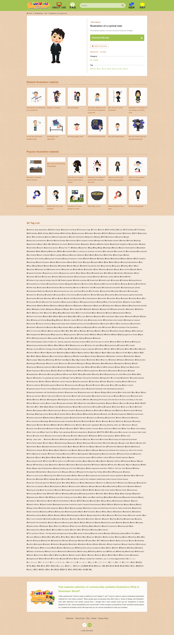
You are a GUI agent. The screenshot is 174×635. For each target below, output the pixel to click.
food (102, 345)
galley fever (52, 352)
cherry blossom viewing (84, 276)
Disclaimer (70, 618)
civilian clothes (88, 284)
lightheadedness (66, 407)
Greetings (50, 360)
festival (94, 334)
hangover (81, 363)
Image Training (70, 378)
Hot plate (43, 374)
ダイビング (72, 562)
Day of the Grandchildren (114, 302)
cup (118, 298)
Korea (30, 403)
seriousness (133, 490)
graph (139, 356)
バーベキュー (83, 562)
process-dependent (84, 464)
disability (88, 309)
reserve (73, 472)
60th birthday (111, 229)
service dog (32, 493)
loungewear (38, 410)
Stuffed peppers (74, 515)
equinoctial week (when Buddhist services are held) (71, 323)
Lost (132, 407)
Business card (41, 269)
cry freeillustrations (90, 298)
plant (49, 457)
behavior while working (36, 258)
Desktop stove (109, 305)
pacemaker (32, 446)
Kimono (36, 399)
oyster (133, 443)
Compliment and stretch (111, 287)
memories (127, 417)
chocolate (115, 280)
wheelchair (63, 551)
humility (96, 374)
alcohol (49, 237)
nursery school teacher (55, 436)
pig (44, 457)
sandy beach (112, 483)
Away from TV (65, 248)
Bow (101, 262)
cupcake (125, 298)
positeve (93, 461)
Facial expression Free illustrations (125, 327)
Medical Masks (49, 417)
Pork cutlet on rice (60, 461)
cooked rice (32, 295)
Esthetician (96, 323)
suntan (99, 519)
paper (93, 446)
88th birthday (44, 233)
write (42, 558)
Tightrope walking (119, 533)
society (86, 501)
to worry (31, 537)
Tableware (44, 526)
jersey (98, 392)
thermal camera (97, 533)
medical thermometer (78, 417)
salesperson (91, 483)
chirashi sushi (105, 280)
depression (79, 305)
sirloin (43, 497)
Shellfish (52, 493)
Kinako (43, 399)
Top (59, 537)
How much (68, 374)
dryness (90, 316)
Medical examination (136, 414)
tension (74, 530)
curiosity (133, 298)
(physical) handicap (69, 229)
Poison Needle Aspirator (119, 457)
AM (103, 237)
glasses (46, 356)
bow (106, 262)
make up (90, 410)
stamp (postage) (77, 508)
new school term (106, 428)
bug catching (106, 266)
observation (84, 436)
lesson (116, 403)
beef (92, 255)
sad (69, 483)
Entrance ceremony (44, 323)
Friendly (121, 349)
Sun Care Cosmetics (35, 519)
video (96, 544)
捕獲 (86, 566)
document (48, 313)
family (45, 331)
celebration (120, 273)
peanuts (82, 450)
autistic (143, 244)
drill (51, 316)
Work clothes (124, 555)
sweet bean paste (109, 522)
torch (74, 537)
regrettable (32, 472)
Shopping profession (87, 493)
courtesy (49, 298)
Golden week (79, 356)
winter (66, 555)
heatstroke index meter (76, 367)
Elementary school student (113, 320)
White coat (111, 551)
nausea (70, 428)
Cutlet (39, 302)
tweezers (106, 540)
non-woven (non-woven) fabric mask (133, 432)
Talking (86, 526)
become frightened (77, 255)
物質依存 (140, 566)
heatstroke (62, 367)
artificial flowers (74, 244)
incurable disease (137, 378)
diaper (67, 309)
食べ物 (82, 569)
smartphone (32, 501)
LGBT (144, 403)
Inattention (125, 378)
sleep (141, 497)
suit (121, 69)
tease (126, 69)
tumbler (82, 540)
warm (109, 548)
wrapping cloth (33, 558)
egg (49, 320)
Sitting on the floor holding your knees (64, 497)
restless (127, 472)
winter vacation (75, 555)
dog (55, 313)
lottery (30, 410)
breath (70, 266)
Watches (123, 548)
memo (119, 417)
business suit (67, 269)
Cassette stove (98, 273)
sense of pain (122, 490)
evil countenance (124, 323)
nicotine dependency (79, 432)
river (134, 475)
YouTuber (55, 558)
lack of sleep (51, 403)
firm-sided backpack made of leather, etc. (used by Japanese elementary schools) (57, 342)
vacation (47, 544)
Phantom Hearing (55, 454)
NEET (77, 428)
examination (136, 323)
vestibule (82, 544)
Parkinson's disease (35, 450)
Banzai (115, 248)
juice (138, 392)
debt (139, 302)
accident (98, 233)
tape (92, 526)
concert (85, 291)
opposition (72, 443)
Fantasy (91, 331)
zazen (77, 558)
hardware (97, 363)
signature (137, 493)
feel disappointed (34, 334)
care (79, 273)
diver (30, 313)
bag (90, 248)
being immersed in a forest (73, 258)
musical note (32, 428)
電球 (76, 569)
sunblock (58, 519)
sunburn (66, 519)
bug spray (116, 266)
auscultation (134, 244)
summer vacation (136, 515)
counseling (110, 295)
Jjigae (104, 392)
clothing (132, 284)
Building (125, 266)
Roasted (40, 479)
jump (144, 392)
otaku (80, 443)
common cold (88, 287)
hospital (132, 370)
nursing (67, 436)
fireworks (97, 338)
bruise (77, 266)
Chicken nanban (108, 276)
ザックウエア (44, 562)
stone (99, 511)
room (59, 479)
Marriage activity (42, 414)
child (117, 276)
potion (104, 461)
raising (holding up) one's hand (66, 468)
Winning (59, 555)
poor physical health (35, 461)
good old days (91, 356)
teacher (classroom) (110, 526)
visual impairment (129, 544)
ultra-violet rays (122, 540)
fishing (128, 342)
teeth (49, 530)
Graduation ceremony (115, 356)
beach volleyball (44, 255)
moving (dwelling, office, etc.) (111, 425)
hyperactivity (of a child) (114, 374)
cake (81, 269)
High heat (125, 367)
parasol (121, 446)
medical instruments (35, 417)
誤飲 (57, 569)
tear (132, 526)
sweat (98, 522)
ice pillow (128, 374)
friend (114, 349)
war (104, 548)
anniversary (72, 240)
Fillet (30, 338)
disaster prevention (118, 309)
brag (35, 266)
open (52, 443)
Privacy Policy (103, 618)
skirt (111, 497)
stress (45, 515)
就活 (54, 566)
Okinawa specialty (68, 439)
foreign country (33, 349)
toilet (45, 537)
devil (29, 309)
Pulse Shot (113, 464)
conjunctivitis (106, 291)
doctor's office (38, 313)
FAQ (87, 618)
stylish (84, 515)
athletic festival (104, 244)
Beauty (66, 255)
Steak (52, 511)
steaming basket (72, 511)
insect (125, 381)
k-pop (117, 396)
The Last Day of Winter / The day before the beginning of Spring (50, 533)
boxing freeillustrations (130, 262)
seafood (132, 486)
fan (64, 331)
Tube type (74, 540)
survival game (69, 522)
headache (110, 363)
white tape (130, 551)
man (102, 410)
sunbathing (49, 519)
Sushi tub (91, 522)
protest (105, 464)
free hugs (64, 349)
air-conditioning (38, 237)
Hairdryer (113, 360)
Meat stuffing (88, 414)
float (57, 345)
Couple (41, 298)
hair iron (105, 360)
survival (59, 522)
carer (84, 273)
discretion (130, 309)
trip (139, 537)
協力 (34, 566)
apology (138, 240)
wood (105, 555)
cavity (112, 273)
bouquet (87, 262)
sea (105, 486)
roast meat (31, 479)
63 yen (120, 229)
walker (60, 548)
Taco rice (58, 526)
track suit (91, 537)
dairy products (68, 302)
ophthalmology (61, 443)
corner (88, 295)
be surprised (131, 251)
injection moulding (114, 381)
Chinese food (93, 280)
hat (103, 363)
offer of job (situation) (106, 436)
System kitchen (33, 526)
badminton (83, 248)
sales (83, 483)
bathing (45, 251)
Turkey (89, 540)
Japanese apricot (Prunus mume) (40, 389)
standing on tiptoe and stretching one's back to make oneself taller (108, 508)
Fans (77, 331)
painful (76, 446)
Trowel (66, 540)
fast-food (106, 331)
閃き (71, 569)
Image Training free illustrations (88, 378)
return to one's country (36, 475)
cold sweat (42, 287)
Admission (128, 233)
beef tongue (118, 255)
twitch (113, 540)
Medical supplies (63, 417)
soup (104, 501)
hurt (102, 374)
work (111, 555)
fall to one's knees (34, 331)
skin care (87, 497)
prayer (134, 461)
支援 (91, 566)
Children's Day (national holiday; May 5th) (43, 280)
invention (97, 385)
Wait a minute (46, 548)
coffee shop (32, 287)
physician (138, 454)
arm (46, 244)
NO (108, 432)
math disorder (61, 414)
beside (93, 258)
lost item (139, 407)
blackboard (116, 258)
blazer (130, 258)
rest (106, 472)
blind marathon (140, 258)
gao (93, 352)
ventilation (73, 544)
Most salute (32, 425)
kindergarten (52, 399)
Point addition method (101, 457)
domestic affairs (69, 313)
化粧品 (139, 562)
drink (56, 316)
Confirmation (94, 291)
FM (68, 345)
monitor (112, 421)
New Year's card (34, 432)
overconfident (98, 443)
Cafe (76, 269)
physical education (109, 454)
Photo (75, 454)
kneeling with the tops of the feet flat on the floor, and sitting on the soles (117, 399)
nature (63, 428)
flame (51, 345)
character (31, 276)
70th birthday (129, 229)
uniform (30, 544)
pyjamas (137, 464)
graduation (102, 356)
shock (59, 493)
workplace (135, 555)
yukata (63, 558)
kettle (30, 399)
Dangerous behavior (88, 302)
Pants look (85, 446)
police (132, 457)
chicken (97, 276)
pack (39, 446)
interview (61, 385)
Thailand (86, 530)
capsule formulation (35, 273)
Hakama (122, 360)
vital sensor (142, 544)
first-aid (114, 342)
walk (54, 548)
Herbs (94, 367)
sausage (133, 483)
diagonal (59, 309)
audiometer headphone (119, 244)
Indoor (49, 381)
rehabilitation (42, 472)
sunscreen (91, 519)
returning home (51, 475)
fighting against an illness (128, 334)
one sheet (104, 439)
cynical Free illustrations (52, 302)
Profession (97, 464)
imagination (106, 378)
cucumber (102, 298)
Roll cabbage (50, 479)
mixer (99, 421)
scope (93, 486)
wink (52, 555)
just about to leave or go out (103, 396)
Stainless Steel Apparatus (49, 508)
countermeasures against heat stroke (129, 295)
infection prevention (81, 381)
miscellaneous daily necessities (61, 421)
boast (53, 262)
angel (127, 237)
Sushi (83, 522)
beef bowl (99, 255)
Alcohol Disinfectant (77, 237)
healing (128, 363)
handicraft (72, 363)
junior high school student (82, 396)
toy (85, 537)
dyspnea (98, 316)
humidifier (88, 374)
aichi (29, 237)
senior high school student (105, 490)
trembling (133, 537)
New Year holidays (139, 428)
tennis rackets (64, 530)
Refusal (136, 468)
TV (99, 540)
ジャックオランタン (58, 562)
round (65, 479)
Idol (140, 374)
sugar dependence (95, 515)
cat (106, 273)
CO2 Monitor (141, 284)
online (46, 443)
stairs (62, 508)
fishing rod (136, 342)
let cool (123, 403)
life (42, 407)
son (99, 501)
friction (108, 349)
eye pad (73, 327)
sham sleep (42, 493)
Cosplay (102, 295)
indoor (42, 381)
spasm (128, 501)
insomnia (133, 381)
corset (94, 295)
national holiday (53, 428)
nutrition (75, 436)
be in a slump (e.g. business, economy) (88, 251)
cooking (41, 295)
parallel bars (101, 446)
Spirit (105, 504)
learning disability (99, 403)
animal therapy (60, 240)
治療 (117, 566)
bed (87, 255)
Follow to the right (92, 345)
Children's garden (66, 280)
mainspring (81, 410)
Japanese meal (71, 392)
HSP (76, 374)
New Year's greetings (62, 432)
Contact (93, 618)
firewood (89, 338)
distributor (139, 309)
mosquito (128, 421)
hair (98, 360)
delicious (54, 305)
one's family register (35, 443)
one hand (95, 439)
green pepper (33, 360)
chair (137, 273)
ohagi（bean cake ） (35, 439)
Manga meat (110, 410)
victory (90, 544)
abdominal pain (78, 233)
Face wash (107, 327)
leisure (109, 403)
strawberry (118, 511)
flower (63, 345)
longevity (108, 407)
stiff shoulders (90, 511)
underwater (140, 540)
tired (138, 533)
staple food (137, 508)
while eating (83, 551)
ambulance (111, 237)
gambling (61, 352)
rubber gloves (56, 483)
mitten (93, 421)
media (97, 414)
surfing (113, 519)
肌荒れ (42, 569)
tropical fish (46, 540)
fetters (115, 334)
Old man (80, 439)
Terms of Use (79, 618)
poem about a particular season (79, 457)
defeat (41, 305)
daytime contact (130, 302)
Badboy (93, 69)
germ (105, 352)
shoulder (100, 493)
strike (51, 515)
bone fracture (62, 262)
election (60, 320)
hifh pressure (109, 367)
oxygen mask (124, 443)
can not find (125, 269)
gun (74, 360)
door (94, 313)
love (46, 410)
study (64, 515)
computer (50, 291)
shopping (66, 493)
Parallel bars (112, 446)
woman (91, 555)
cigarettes (70, 284)
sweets (119, 522)
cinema (78, 284)
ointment (48, 439)
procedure (71, 464)
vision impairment (115, 544)
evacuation (106, 323)
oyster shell (142, 443)
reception (82, 468)
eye (56, 327)
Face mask (98, 327)
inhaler (103, 381)
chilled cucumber (81, 280)
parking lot (136, 446)
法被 (123, 566)
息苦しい (69, 566)
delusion (70, 305)
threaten (108, 533)
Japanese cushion (79, 389)
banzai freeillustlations (128, 248)
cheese (56, 276)
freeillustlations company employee (81, 349)
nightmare (92, 432)
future (38, 352)
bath (38, 251)
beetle (127, 255)
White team (140, 551)
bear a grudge (57, 255)
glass (39, 356)
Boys (30, 266)
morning (120, 421)
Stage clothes (33, 508)
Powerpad (126, 461)
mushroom (127, 425)
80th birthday (32, 233)
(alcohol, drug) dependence (38, 229)
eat (29, 320)
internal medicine (34, 385)
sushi (77, 522)
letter (138, 403)
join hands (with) (125, 392)
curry (140, 298)
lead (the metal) (85, 403)
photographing (96, 454)
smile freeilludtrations (62, 501)
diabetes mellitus (39, 309)
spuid (139, 504)
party (52, 450)
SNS (80, 501)
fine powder (54, 338)
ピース (112, 562)
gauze (99, 352)
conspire (124, 291)
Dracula (110, 313)
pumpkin (122, 464)
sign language (127, 493)
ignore (30, 378)
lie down (31, 407)
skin (80, 497)
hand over (63, 363)
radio (30, 468)
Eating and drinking (39, 320)
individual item (33, 381)
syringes (140, 522)
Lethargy (131, 403)
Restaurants (118, 472)
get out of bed (122, 352)
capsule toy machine (51, 273)
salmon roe (102, 483)
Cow (55, 298)
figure (141, 334)
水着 (112, 566)
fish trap (121, 342)
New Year (117, 428)
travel (126, 537)
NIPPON (101, 432)
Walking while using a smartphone (88, 548)
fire (73, 338)
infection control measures (62, 381)
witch (85, 555)
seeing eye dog (33, 490)
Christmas (124, 280)
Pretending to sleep (41, 464)
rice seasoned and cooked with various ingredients (105, 475)
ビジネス (126, 562)
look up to (125, 407)
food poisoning (111, 345)
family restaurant (55, 331)
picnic (39, 457)
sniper (74, 501)
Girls (34, 356)
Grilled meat (60, 360)
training (119, 537)
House (60, 374)
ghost (137, 352)
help (88, 367)
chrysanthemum (136, 280)
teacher (98, 526)
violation (103, 544)
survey (51, 522)
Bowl (112, 262)
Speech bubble (46, 504)
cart (89, 273)
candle (134, 269)
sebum (139, 486)
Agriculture (143, 233)
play (59, 457)
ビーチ (119, 562)
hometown (104, 370)
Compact (98, 287)
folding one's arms (77, 345)
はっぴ (92, 562)
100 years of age (84, 229)
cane (140, 269)
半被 (29, 566)
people (95, 60)
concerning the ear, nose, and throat (68, 291)
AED (135, 233)
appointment (32, 244)
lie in (37, 407)
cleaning (98, 284)
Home (81, 370)
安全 (43, 566)
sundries (82, 519)
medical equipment (120, 414)
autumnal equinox (51, 248)
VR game (35, 548)
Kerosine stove (137, 396)
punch (129, 464)
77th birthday (140, 229)
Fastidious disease (118, 331)
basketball (141, 248)
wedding (131, 548)
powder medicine (114, 461)
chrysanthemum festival (56, 284)
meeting (102, 417)
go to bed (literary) (57, 356)
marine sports (130, 410)
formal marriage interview (50, 349)
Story (105, 511)
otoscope (87, 443)
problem (63, 464)
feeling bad (46, 334)
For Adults (131, 345)
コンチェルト (33, 562)
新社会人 (98, 566)
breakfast (54, 266)
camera (103, 269)
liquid (76, 407)
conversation (133, 291)
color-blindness (53, 287)
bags (101, 248)
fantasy (83, 331)
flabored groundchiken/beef (38, 345)
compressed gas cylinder (131, 287)
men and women (34, 421)
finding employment (41, 338)
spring (133, 504)
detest (126, 305)
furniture (31, 352)
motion (79, 425)
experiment (42, 327)
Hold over (62, 370)
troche (30, 540)
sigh (118, 493)
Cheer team (47, 276)
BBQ (60, 251)
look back (116, 407)
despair (119, 305)
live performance (86, 407)
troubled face (57, 540)
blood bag (31, 262)
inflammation (94, 381)
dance (77, 302)
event (114, 323)
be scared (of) (120, 251)
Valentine (55, 544)
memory (135, 417)
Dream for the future (35, 316)
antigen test (100, 240)
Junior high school (64, 396)
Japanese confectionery (62, 389)
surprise (139, 519)
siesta (112, 493)
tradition (99, 537)
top (54, 537)
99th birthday (66, 233)
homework (113, 370)
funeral (143, 349)
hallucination (141, 360)
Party (46, 450)
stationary (44, 511)
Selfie (86, 490)
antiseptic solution (112, 240)
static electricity (33, 511)
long (101, 407)
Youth (48, 558)
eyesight (89, 327)
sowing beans (119, 501)
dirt (82, 309)
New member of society (90, 428)
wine (47, 555)
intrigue (82, 385)
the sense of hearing (82, 533)
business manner (55, 269)
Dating (100, 302)
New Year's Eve (47, 432)
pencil (89, 450)
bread (41, 266)
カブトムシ (132, 558)
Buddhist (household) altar (90, 266)
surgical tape (129, 519)
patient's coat (66, 450)
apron (41, 244)
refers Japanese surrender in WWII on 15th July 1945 (106, 468)
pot (99, 461)
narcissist (42, 428)
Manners (120, 410)
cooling (81, 295)
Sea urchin (123, 486)
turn (95, 540)
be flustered (68, 251)
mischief (78, 421)
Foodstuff (122, 345)
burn (131, 266)
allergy (98, 237)
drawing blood (120, 313)
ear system (121, 316)
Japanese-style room (86, 392)
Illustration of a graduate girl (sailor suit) (49, 378)
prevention (54, 464)
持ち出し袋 (79, 566)
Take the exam (76, 526)
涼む (133, 566)
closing (124, 284)
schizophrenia (56, 486)
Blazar (124, 258)
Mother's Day (70, 425)
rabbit (144, 464)
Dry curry (82, 316)
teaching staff (124, 526)
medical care (106, 414)
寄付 (49, 566)
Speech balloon (33, 504)
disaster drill (105, 309)
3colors (101, 229)
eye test (81, 327)
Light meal (54, 407)
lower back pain (55, 410)
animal (50, 240)
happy (89, 363)
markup (139, 410)
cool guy (58, 295)
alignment (90, 237)
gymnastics (82, 360)
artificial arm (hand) (60, 244)
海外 (128, 566)
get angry (112, 352)
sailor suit (75, 483)
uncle (132, 540)
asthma (94, 244)
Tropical (37, 540)
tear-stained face (34, 530)
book (70, 262)
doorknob (101, 313)
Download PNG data (100, 37)
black (108, 258)
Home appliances (92, 370)
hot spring (52, 374)
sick (106, 493)
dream (129, 313)
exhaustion (32, 327)
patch (58, 450)
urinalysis (38, 544)
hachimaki (91, 360)
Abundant (89, 233)
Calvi (97, 269)
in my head (116, 378)
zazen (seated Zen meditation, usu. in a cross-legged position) (104, 558)
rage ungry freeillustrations (43, 468)
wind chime (39, 555)
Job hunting (113, 392)
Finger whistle (65, 338)
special (135, 501)
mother (40, 425)
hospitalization (33, 374)
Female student (84, 334)
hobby (54, 370)
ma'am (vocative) (69, 410)
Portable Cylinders (75, 461)
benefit (87, 258)
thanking (95, 530)
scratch (99, 486)
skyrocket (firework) (131, 497)
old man (87, 439)
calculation (89, 269)
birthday (101, 258)
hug (81, 374)
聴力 (36, 569)
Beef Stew (108, 255)
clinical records (109, 284)
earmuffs (130, 316)
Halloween (130, 360)
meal (69, 414)
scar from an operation (36, 486)
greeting (42, 360)
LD (77, 403)
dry (76, 316)
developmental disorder (138, 305)
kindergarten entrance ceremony (70, 399)
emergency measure (132, 320)
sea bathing (113, 486)
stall (67, 508)
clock (118, 284)
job (91, 60)
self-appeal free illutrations (72, 490)
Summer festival (122, 515)
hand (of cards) (53, 363)
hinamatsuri (46, 370)
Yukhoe (70, 558)
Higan (118, 367)
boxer (118, 262)
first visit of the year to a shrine (98, 342)
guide (69, 360)
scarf (47, 486)
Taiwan (66, 526)
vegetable (64, 544)
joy (134, 392)
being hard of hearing (54, 258)
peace (75, 450)
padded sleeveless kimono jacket (55, 446)
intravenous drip (72, 385)
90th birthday (55, 233)
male (104, 69)
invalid (89, 385)
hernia (100, 367)
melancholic (111, 417)
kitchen (87, 399)
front (127, 349)
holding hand (72, 370)
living (96, 407)
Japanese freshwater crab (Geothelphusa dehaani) (106, 389)
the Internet (104, 530)
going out (69, 356)
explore (50, 327)
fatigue (129, 331)
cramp (61, 298)
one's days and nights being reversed (123, 439)
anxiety (123, 240)
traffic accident (109, 537)
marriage (31, 414)
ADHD (105, 233)
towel (80, 537)
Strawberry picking (34, 515)
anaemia (120, 237)
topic (68, 537)
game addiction (84, 352)
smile (51, 501)
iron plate (106, 385)
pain (70, 446)
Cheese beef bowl (67, 276)
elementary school (95, 320)
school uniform (75, 486)
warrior (115, 548)
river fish (141, 475)
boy (141, 262)
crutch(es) (78, 298)
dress (46, 316)
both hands (78, 262)
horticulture (123, 370)
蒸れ (48, 569)
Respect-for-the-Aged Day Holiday (90, 472)
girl (29, 356)
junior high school (49, 396)
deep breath (32, 305)
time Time (131, 533)
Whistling (92, 551)
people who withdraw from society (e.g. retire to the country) (121, 450)
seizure (58, 490)
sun (145, 515)
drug (71, 316)
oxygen (115, 443)
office (118, 436)
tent (80, 530)
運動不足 (64, 569)
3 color (94, 229)
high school (135, 367)
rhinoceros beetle (65, 475)
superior (106, 519)
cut (145, 298)
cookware (49, 295)
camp (117, 269)
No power (114, 432)
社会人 (30, 569)
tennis (55, 530)
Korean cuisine (39, 403)
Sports (111, 504)
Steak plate (60, 511)
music (135, 425)
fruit (132, 349)
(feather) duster (55, 229)
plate (54, 457)
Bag (95, 248)
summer (111, 515)
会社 (133, 562)
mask (52, 414)
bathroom (53, 251)
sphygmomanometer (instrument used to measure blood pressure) (77, 504)
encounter (31, 323)
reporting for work (55, 472)
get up (131, 352)
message (45, 421)
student (58, 515)
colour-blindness (67, 287)
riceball (127, 475)
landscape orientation (66, 403)
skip (106, 497)
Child (128, 276)
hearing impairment (45, 367)
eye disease (64, 327)
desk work (98, 305)
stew (81, 511)
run (64, 483)
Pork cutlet (48, 461)
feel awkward (138, 331)
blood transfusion (43, 262)
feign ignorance (57, 334)
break (47, 266)
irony (99, 69)
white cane (102, 551)
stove (111, 511)
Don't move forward (84, 313)
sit (48, 497)
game (69, 352)
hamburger (32, 363)
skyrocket (118, 497)
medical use (92, 417)
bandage (108, 248)
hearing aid (32, 367)
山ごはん (61, 566)
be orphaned (108, 251)
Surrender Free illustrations (37, 522)
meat (80, 414)
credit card (69, 298)
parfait (128, 446)
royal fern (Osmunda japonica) (39, 483)
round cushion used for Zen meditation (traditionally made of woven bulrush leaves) (98, 479)
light (47, 407)
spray (127, 504)
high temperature (34, 370)
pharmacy (67, 454)
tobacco (38, 537)
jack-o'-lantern (128, 385)
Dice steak (75, 309)
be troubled (32, 255)
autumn (40, 248)
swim (133, 522)
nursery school (39, 436)
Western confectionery (36, 551)
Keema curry (125, 396)
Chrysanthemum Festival (37, 284)
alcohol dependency (61, 237)
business (31, 269)
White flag (121, 551)
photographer (84, 454)
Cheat (39, 276)
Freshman (100, 349)
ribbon (75, 475)
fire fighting (80, 338)
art (51, 244)
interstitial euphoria (49, 385)
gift (142, 352)
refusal (129, 468)
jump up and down (34, 396)
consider (116, 291)
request (116, 69)
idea (135, 374)
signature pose (33, 497)
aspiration (85, 244)
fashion (98, 331)
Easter (137, 316)
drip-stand (63, 316)
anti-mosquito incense (86, 240)
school (65, 486)
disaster (96, 309)
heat (55, 367)
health (135, 363)
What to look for (51, 551)
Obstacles (93, 436)
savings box (142, 483)
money (105, 421)
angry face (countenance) (37, 240)
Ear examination (109, 316)
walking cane (69, 548)
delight (62, 305)
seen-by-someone (47, 490)
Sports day (119, 504)
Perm (30, 454)
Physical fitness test (125, 454)
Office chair (126, 436)
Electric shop (82, 320)
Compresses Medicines (36, 291)
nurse (30, 436)
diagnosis (51, 309)
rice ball (82, 475)
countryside (32, 298)
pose (110, 69)
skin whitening (98, 497)
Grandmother (130, 356)
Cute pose (31, 302)
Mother (54, 425)
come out (78, 287)
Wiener (30, 555)
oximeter (108, 443)
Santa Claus (123, 483)
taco (51, 526)
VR (29, 548)
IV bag (119, 385)
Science (86, 486)
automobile (32, 248)
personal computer (40, 454)
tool (50, 537)
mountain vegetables (91, 425)
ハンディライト (102, 562)
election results (70, 320)
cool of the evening (69, 295)
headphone (120, 363)
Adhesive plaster (116, 233)
